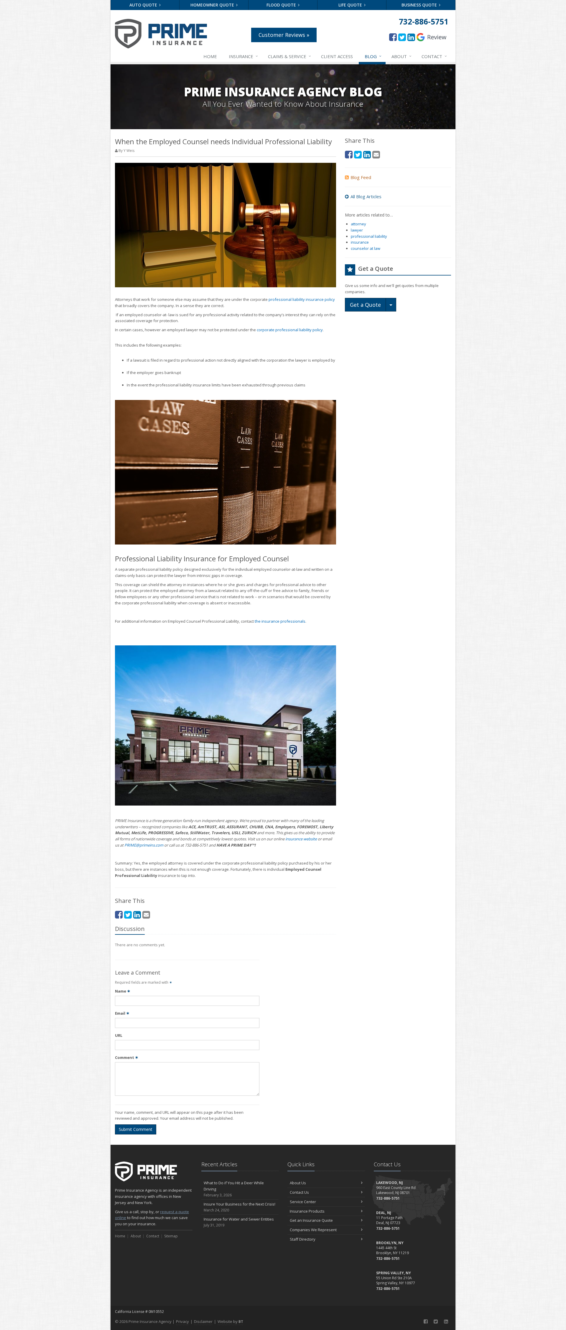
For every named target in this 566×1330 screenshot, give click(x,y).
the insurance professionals (280, 621)
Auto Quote (143, 5)
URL (118, 1035)
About (401, 56)
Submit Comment (135, 1129)
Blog (373, 56)
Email (122, 1013)
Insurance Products (307, 1211)
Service (289, 56)
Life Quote (350, 5)
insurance (360, 242)
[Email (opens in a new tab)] (146, 914)
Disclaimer (203, 1321)
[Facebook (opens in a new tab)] (393, 37)
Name (122, 991)
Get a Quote (365, 304)
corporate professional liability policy (290, 329)
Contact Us (299, 1192)
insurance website (301, 839)
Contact (434, 56)
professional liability (369, 236)
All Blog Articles (366, 196)
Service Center (303, 1201)
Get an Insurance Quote (311, 1220)
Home (210, 56)
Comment (126, 1057)
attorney (358, 224)
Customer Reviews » (284, 34)
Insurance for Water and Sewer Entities (239, 1222)
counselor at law (365, 248)
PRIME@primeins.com (143, 845)
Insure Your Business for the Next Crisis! (239, 1207)
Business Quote (420, 5)
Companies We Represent (313, 1229)
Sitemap (171, 1236)
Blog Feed (361, 177)
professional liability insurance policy (302, 299)
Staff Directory (302, 1239)
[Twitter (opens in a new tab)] (402, 37)
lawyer (357, 230)
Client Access (337, 56)
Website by (230, 1321)
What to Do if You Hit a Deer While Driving (234, 1189)
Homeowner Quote (212, 5)
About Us (298, 1182)
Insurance (243, 56)
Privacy (182, 1321)
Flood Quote (281, 5)
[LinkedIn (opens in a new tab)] (411, 37)
